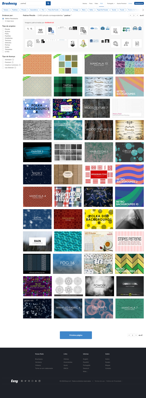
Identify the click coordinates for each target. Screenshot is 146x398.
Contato (108, 368)
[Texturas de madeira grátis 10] (99, 130)
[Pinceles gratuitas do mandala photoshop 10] (99, 64)
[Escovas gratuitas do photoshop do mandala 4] (37, 197)
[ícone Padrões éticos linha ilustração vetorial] (83, 30)
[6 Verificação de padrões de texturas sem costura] (68, 197)
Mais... (85, 371)
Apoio (66, 365)
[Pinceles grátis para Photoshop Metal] (68, 152)
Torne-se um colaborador (44, 368)
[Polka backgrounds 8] (37, 108)
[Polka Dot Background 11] (99, 219)
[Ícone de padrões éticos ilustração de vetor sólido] (51, 30)
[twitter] (25, 381)
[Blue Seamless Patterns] (68, 64)
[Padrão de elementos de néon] (37, 286)
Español (86, 362)
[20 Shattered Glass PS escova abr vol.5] (37, 308)
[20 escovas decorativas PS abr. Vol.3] (99, 86)
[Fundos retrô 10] (129, 197)
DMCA (66, 368)
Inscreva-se (139, 3)
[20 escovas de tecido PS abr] (98, 264)
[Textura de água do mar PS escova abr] (68, 130)
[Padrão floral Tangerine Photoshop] (37, 64)
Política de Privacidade (113, 381)
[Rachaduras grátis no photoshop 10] (37, 130)
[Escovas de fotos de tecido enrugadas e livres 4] (68, 308)
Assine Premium (121, 3)
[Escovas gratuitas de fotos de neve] (37, 219)
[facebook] (22, 381)
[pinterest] (29, 381)
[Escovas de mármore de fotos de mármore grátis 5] (99, 152)
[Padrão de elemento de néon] (66, 108)
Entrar (130, 3)
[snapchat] (36, 381)
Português (86, 365)
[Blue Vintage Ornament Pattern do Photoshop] (37, 86)
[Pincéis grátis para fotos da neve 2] (37, 174)
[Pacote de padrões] (128, 108)
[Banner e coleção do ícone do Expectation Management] (62, 40)
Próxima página (75, 335)
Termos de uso (100, 381)
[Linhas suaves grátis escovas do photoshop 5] (129, 219)
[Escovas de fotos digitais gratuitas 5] (99, 308)
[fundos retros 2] (129, 174)
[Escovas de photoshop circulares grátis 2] (129, 152)
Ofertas (66, 359)
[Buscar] (48, 3)
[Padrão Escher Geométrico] (68, 241)
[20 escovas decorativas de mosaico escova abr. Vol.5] (68, 219)
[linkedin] (39, 381)
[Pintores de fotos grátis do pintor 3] (37, 152)
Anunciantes (68, 362)
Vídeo (96, 3)
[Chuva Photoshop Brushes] (37, 241)
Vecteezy (38, 362)
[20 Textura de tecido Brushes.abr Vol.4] (68, 174)
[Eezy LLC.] (14, 381)
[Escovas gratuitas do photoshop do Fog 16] (67, 264)
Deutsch (86, 368)
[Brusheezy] (9, 3)
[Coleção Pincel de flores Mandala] (68, 286)
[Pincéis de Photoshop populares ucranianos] (99, 174)
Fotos (90, 3)
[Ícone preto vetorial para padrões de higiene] (72, 43)
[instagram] (32, 381)
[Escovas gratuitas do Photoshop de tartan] (68, 86)
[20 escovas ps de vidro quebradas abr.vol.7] (98, 197)
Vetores (85, 3)
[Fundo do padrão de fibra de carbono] (130, 286)
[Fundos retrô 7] (129, 264)
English (85, 359)
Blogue (107, 365)
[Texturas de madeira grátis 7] (96, 108)
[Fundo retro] (129, 86)
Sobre (107, 359)
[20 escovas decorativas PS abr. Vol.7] (129, 130)
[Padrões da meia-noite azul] (37, 264)
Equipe (107, 362)
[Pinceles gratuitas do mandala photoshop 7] (129, 308)
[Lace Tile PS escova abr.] (98, 241)
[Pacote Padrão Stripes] (129, 241)
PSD (101, 3)
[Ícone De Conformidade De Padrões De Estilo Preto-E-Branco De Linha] (72, 28)
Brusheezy (39, 359)
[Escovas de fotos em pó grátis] (99, 286)
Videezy (38, 365)
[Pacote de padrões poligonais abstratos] (129, 64)
